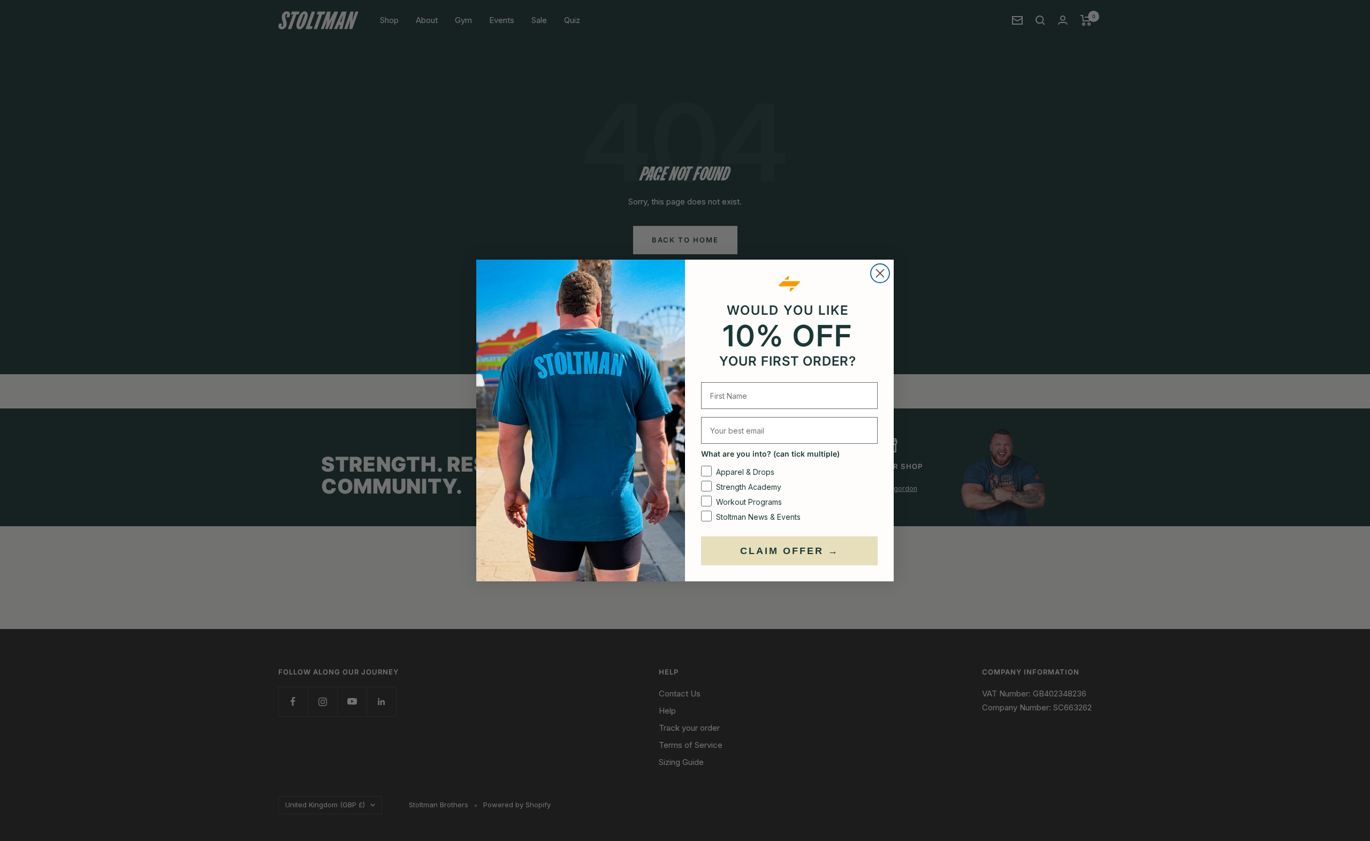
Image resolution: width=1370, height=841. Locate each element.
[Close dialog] (880, 273)
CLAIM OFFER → (789, 550)
